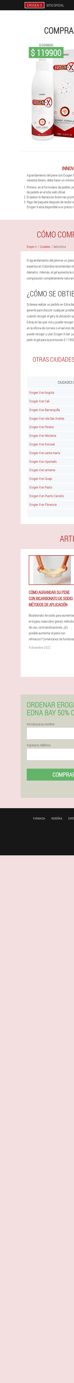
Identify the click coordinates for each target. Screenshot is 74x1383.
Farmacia (39, 818)
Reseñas (56, 818)
